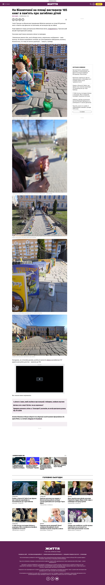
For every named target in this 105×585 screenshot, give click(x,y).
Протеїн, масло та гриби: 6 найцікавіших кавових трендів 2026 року (82, 107)
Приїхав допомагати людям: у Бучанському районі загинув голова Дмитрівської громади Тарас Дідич (52, 501)
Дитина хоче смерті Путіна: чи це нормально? (28, 405)
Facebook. (39, 419)
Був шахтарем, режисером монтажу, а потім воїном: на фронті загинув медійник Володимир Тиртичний (81, 72)
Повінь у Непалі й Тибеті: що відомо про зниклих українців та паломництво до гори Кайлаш (81, 88)
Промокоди (83, 554)
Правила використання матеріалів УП (52, 554)
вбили (49, 360)
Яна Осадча (15, 16)
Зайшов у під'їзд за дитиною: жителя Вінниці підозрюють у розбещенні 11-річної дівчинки (82, 101)
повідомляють (52, 29)
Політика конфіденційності (35, 554)
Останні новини (79, 67)
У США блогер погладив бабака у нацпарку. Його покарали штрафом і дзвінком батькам (82, 94)
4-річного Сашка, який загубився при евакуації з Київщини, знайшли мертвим (38, 402)
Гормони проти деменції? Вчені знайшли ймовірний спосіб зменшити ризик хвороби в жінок (51, 527)
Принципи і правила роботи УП (71, 554)
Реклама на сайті (23, 554)
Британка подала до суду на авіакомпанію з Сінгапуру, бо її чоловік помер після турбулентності (82, 80)
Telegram (31, 419)
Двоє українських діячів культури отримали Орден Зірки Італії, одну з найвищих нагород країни (80, 500)
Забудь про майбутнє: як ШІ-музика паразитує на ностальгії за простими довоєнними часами (80, 527)
